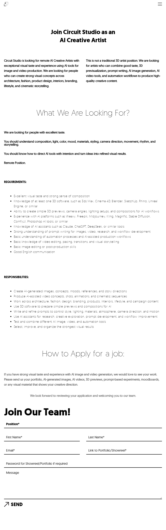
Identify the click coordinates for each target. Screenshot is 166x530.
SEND (17, 504)
